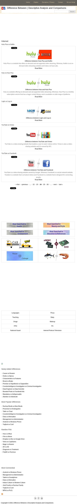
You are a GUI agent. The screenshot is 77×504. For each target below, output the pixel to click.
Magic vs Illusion (8, 444)
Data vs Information (9, 416)
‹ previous (24, 184)
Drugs (15, 321)
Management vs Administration (13, 419)
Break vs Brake (8, 381)
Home (28, 2)
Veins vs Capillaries (9, 441)
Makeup (52, 321)
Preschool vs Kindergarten (11, 409)
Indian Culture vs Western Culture (14, 482)
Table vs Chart (7, 411)
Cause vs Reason (9, 373)
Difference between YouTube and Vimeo (38, 141)
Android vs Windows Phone (12, 422)
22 (34, 184)
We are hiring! (71, 2)
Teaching (15, 317)
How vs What (7, 434)
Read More (38, 68)
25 (44, 184)
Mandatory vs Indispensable (12, 394)
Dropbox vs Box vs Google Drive (14, 439)
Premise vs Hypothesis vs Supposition (15, 383)
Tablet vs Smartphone (10, 477)
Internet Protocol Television (52, 330)
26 (47, 184)
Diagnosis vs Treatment (10, 449)
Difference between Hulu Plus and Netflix (38, 61)
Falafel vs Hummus (9, 452)
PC (52, 326)
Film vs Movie (7, 436)
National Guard (15, 330)
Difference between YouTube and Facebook (38, 170)
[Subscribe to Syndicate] (2, 494)
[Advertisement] (38, 27)
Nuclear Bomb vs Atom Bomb (12, 406)
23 (37, 184)
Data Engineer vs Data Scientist (13, 389)
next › (55, 184)
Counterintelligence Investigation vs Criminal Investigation (22, 386)
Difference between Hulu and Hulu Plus (38, 89)
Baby (52, 317)
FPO (15, 326)
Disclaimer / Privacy (48, 2)
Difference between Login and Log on (38, 118)
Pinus (52, 313)
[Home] (3, 8)
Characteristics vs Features (12, 378)
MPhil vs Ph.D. (8, 490)
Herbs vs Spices (8, 376)
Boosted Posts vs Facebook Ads (13, 391)
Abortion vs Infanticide (10, 396)
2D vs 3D (6, 447)
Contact (60, 2)
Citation (36, 2)
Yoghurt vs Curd (8, 424)
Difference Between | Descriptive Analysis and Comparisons (36, 8)
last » (61, 184)
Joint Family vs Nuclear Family (13, 485)
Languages (15, 313)
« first (17, 184)
